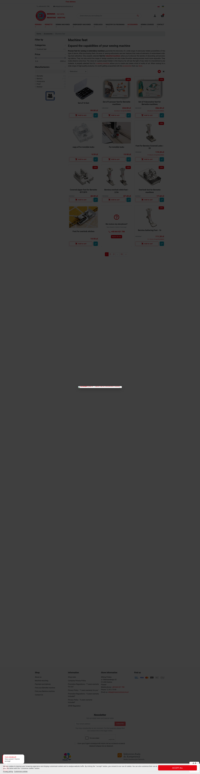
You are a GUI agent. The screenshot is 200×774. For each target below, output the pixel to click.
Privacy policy (8, 771)
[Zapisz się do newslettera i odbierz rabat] (100, 387)
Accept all (177, 768)
